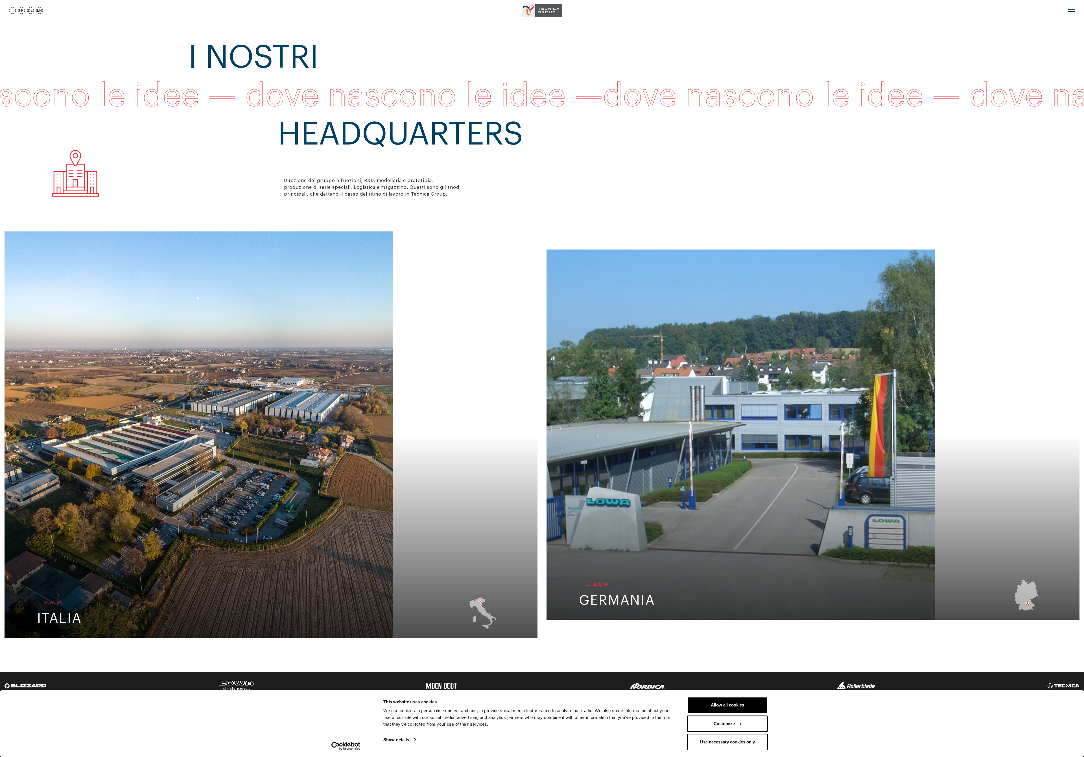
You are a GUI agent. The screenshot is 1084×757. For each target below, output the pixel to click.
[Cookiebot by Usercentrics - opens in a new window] (346, 746)
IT (12, 10)
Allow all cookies (727, 705)
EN (39, 10)
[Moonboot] (441, 685)
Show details (396, 739)
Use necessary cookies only (727, 742)
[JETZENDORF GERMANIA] (741, 434)
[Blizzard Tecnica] (25, 685)
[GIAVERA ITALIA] (199, 434)
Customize (724, 723)
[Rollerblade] (856, 685)
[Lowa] (236, 685)
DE (30, 10)
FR (21, 10)
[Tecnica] (1063, 685)
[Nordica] (647, 685)
